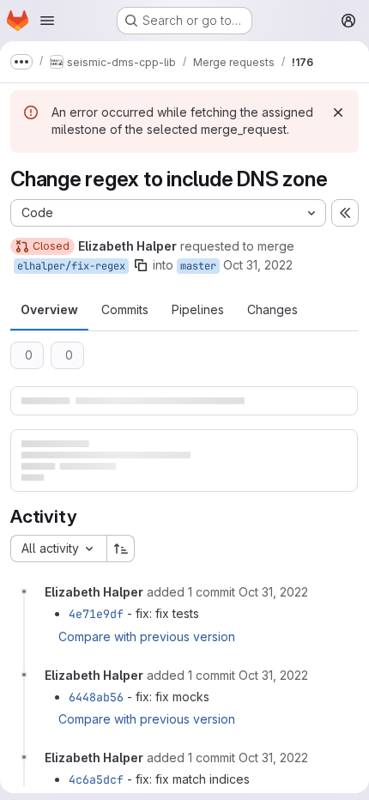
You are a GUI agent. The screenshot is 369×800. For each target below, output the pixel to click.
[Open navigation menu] (47, 20)
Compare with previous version (146, 636)
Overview (49, 309)
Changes (272, 309)
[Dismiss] (338, 112)
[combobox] (58, 548)
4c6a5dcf (96, 779)
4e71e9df (96, 613)
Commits (124, 309)
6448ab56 (96, 697)
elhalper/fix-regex (71, 266)
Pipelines (198, 309)
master (198, 266)
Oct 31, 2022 (258, 265)
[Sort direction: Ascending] (121, 548)
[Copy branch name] (140, 265)
